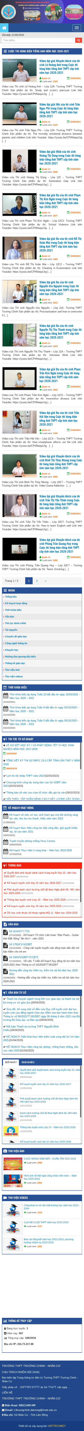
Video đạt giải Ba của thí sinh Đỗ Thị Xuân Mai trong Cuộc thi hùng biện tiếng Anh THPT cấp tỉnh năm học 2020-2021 (60, 244)
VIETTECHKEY (57, 1426)
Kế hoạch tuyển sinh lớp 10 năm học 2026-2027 (33, 882)
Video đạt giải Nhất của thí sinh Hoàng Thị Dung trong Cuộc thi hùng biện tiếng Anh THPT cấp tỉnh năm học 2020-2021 (60, 157)
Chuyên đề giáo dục (16, 636)
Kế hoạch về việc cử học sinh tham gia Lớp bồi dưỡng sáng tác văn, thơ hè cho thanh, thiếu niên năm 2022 (43, 816)
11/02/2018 (11, 753)
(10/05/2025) (73, 900)
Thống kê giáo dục (15, 663)
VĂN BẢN (13, 924)
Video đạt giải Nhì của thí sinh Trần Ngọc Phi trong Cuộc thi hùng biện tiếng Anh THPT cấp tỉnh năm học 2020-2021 (59, 110)
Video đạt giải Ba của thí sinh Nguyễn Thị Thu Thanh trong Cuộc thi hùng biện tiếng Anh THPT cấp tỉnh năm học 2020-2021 (60, 332)
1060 (55, 477)
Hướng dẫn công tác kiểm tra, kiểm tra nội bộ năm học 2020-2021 (43, 972)
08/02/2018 (11, 768)
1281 (39, 1246)
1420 (55, 433)
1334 (39, 1212)
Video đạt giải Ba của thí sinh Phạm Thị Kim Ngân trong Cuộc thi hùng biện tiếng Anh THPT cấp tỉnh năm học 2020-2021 (59, 201)
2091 (39, 1183)
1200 (55, 517)
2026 (55, 172)
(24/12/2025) (27, 893)
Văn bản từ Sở (17, 993)
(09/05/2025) (68, 906)
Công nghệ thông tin (16, 643)
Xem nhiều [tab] (28, 1062)
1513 (55, 302)
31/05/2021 (75, 78)
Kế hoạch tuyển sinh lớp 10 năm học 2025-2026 (33, 906)
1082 (55, 560)
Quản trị (46, 78)
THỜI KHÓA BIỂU (17, 687)
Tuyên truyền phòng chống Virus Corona (32, 841)
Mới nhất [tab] (11, 1062)
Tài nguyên (11, 630)
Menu (11, 590)
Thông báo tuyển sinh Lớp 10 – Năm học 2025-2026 (36, 899)
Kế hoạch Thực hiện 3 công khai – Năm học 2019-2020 (40, 850)
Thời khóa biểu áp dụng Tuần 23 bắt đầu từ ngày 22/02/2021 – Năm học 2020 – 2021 (44, 696)
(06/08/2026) (22, 876)
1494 (55, 259)
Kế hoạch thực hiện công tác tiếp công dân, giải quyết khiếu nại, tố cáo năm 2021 (43, 829)
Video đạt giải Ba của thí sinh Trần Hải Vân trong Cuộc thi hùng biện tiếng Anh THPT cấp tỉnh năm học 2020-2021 (59, 419)
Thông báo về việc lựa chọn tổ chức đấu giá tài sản (35, 792)
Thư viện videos (14, 676)
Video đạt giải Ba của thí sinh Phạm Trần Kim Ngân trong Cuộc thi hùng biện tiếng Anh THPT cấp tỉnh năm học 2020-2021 (59, 375)
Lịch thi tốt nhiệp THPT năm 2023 (25, 775)
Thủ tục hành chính (15, 623)
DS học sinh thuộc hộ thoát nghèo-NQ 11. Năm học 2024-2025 (42, 912)
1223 (55, 125)
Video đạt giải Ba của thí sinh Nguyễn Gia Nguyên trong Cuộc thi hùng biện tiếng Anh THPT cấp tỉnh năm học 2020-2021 (59, 288)
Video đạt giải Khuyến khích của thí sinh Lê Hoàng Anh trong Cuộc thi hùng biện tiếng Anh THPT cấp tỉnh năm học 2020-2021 (59, 67)
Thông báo (11, 596)
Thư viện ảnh (12, 670)
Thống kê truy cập (20, 1321)
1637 (55, 215)
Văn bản (9, 616)
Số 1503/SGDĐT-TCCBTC (24, 957)
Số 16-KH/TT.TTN (19, 931)
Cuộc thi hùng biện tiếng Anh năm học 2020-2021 (38, 51)
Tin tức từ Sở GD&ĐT (20, 739)
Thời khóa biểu (13, 610)
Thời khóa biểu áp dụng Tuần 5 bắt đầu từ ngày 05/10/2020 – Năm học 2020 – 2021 (44, 722)
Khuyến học (11, 650)
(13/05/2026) (68, 883)
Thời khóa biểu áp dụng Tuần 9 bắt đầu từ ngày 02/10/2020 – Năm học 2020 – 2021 (44, 709)
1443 (55, 346)
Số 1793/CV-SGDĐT (20, 944)
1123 (39, 1226)
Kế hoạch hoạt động (16, 603)
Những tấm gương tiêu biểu (20, 656)
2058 (39, 1163)
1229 (55, 81)
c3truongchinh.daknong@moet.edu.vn (35, 1410)
